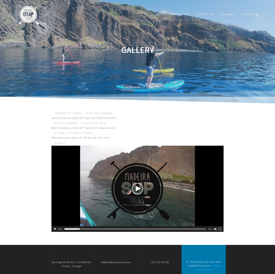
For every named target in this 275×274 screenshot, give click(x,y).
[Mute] (215, 229)
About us (180, 14)
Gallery (227, 14)
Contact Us (205, 14)
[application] (137, 189)
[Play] (55, 229)
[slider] (135, 229)
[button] (137, 188)
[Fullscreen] (219, 229)
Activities (249, 14)
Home (162, 14)
